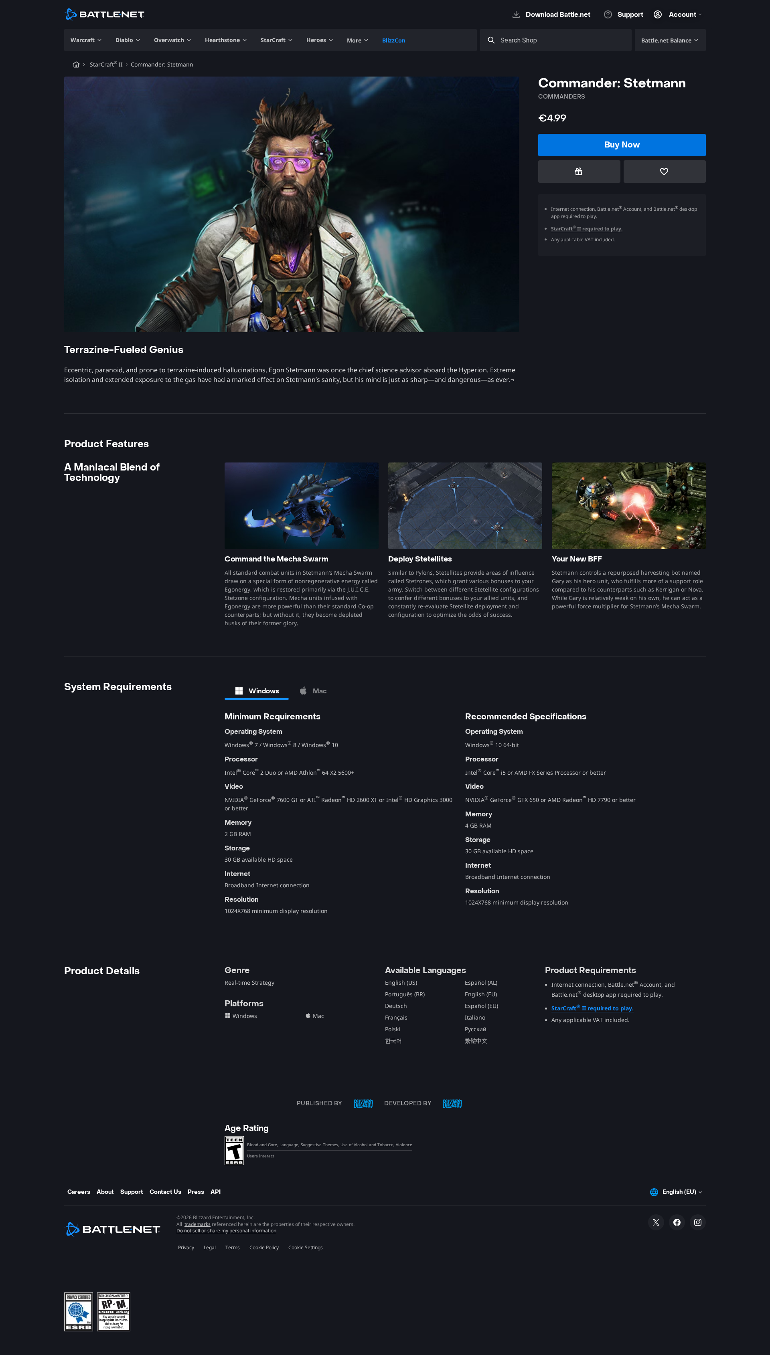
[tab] (257, 691)
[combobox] (563, 40)
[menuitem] (86, 40)
